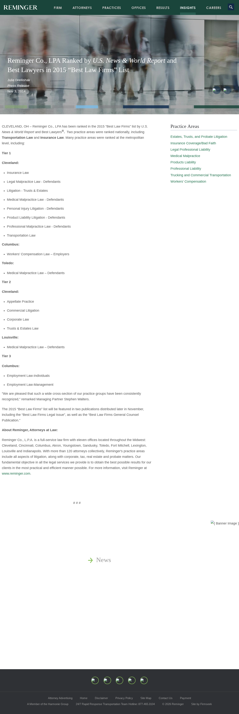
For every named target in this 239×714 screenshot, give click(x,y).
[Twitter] (119, 680)
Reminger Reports (120, 580)
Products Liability (183, 162)
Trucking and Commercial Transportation (200, 175)
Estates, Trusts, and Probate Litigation (198, 137)
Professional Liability (185, 168)
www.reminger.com (16, 473)
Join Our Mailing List (125, 622)
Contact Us (166, 698)
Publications (112, 570)
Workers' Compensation (188, 181)
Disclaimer (101, 698)
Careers (213, 8)
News (103, 560)
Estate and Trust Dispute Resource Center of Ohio (163, 601)
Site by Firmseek (201, 704)
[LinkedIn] (107, 680)
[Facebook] (132, 680)
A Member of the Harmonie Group (47, 704)
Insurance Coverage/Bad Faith (193, 143)
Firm (58, 8)
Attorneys (82, 8)
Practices (111, 8)
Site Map (145, 698)
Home (83, 698)
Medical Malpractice (185, 156)
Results (163, 8)
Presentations (114, 591)
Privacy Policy (124, 698)
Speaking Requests (121, 612)
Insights (188, 8)
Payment (185, 698)
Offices (138, 8)
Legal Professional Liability (190, 149)
